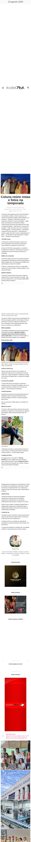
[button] (3, 88)
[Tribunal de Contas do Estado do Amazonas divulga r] (15, 784)
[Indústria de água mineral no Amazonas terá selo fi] (15, 814)
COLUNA (23, 209)
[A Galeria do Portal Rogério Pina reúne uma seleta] (15, 755)
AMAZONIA (9, 209)
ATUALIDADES (16, 209)
